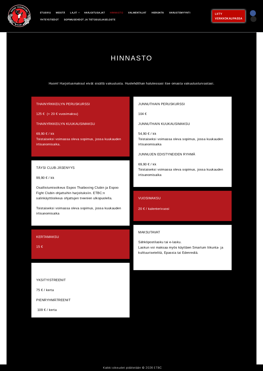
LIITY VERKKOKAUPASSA (228, 16)
